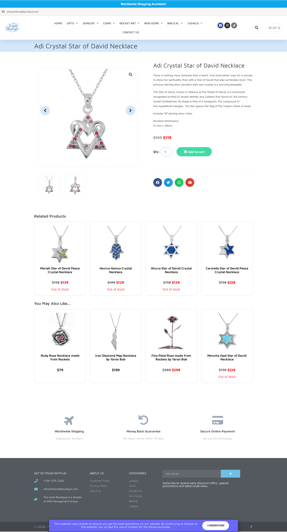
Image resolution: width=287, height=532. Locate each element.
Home (58, 23)
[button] (256, 27)
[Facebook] (220, 25)
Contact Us (131, 32)
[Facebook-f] (251, 526)
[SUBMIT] (230, 474)
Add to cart (196, 152)
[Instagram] (227, 25)
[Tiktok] (234, 25)
